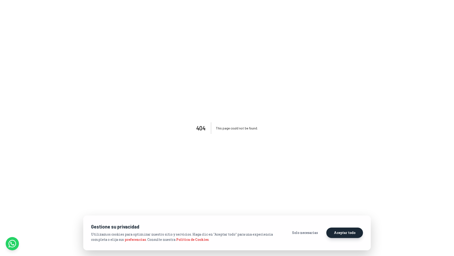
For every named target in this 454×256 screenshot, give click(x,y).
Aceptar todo (344, 232)
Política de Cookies (192, 239)
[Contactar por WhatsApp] (12, 243)
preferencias (135, 239)
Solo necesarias (305, 232)
